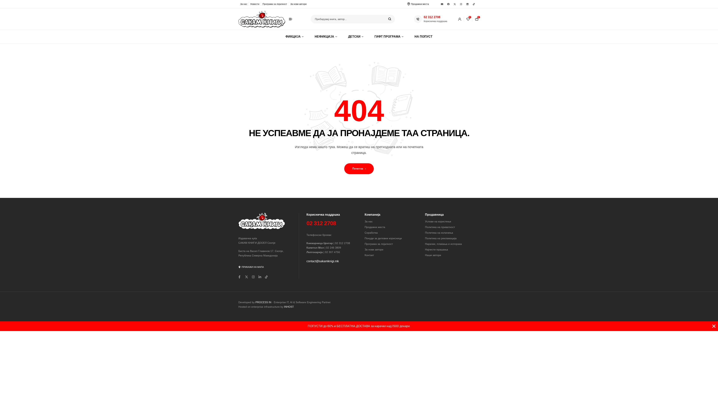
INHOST (289, 306)
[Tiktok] (474, 4)
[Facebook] (448, 4)
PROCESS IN (263, 302)
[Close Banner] (714, 326)
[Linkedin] (467, 4)
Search (390, 19)
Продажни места (420, 4)
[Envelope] (442, 4)
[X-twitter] (454, 4)
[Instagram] (461, 4)
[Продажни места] (408, 3)
